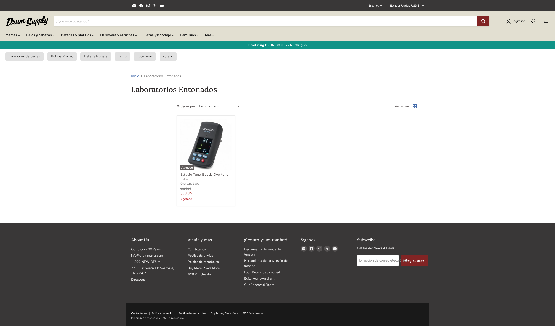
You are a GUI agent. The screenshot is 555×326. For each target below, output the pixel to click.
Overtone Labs (189, 184)
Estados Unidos (405, 6)
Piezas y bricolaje (157, 35)
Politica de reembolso (203, 262)
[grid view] (415, 106)
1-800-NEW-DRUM (145, 262)
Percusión (188, 35)
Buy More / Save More (204, 268)
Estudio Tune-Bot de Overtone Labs (204, 177)
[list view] (421, 106)
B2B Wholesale (199, 274)
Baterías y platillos (76, 35)
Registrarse (414, 260)
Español (373, 6)
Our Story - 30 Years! (146, 249)
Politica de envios (200, 255)
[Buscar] (483, 21)
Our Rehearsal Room (259, 285)
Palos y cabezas (39, 35)
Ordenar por (186, 106)
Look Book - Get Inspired (262, 272)
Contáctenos (197, 249)
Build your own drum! (259, 278)
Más (208, 35)
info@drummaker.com (147, 255)
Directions (138, 279)
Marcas (11, 35)
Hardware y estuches (117, 35)
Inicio (135, 76)
